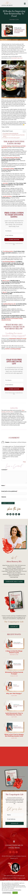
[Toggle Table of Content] (23, 131)
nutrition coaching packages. (13, 348)
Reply (24, 461)
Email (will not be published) (9, 491)
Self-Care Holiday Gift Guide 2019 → (16, 763)
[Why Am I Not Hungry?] (14, 686)
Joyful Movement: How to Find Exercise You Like (14, 714)
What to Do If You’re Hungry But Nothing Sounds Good (14, 735)
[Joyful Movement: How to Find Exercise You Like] (14, 705)
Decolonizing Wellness (9, 261)
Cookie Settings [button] (7, 892)
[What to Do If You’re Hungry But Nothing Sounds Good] (14, 727)
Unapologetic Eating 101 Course (17, 338)
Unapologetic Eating (8, 168)
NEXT (25, 760)
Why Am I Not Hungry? (14, 693)
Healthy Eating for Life (9, 304)
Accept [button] (15, 892)
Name (3, 485)
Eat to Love (6, 280)
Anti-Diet (5, 183)
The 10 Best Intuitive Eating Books (10, 133)
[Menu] (25, 3)
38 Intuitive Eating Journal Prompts (14, 673)
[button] (14, 823)
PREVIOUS (4, 747)
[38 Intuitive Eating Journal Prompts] (14, 664)
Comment (4, 469)
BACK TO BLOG (14, 756)
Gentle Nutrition (7, 196)
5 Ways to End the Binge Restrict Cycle (14, 651)
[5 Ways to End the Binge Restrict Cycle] (14, 643)
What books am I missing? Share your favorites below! (14, 135)
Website (3, 497)
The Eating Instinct (8, 251)
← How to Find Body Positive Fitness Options (12, 752)
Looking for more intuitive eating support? (12, 137)
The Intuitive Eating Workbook (11, 157)
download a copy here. (16, 58)
